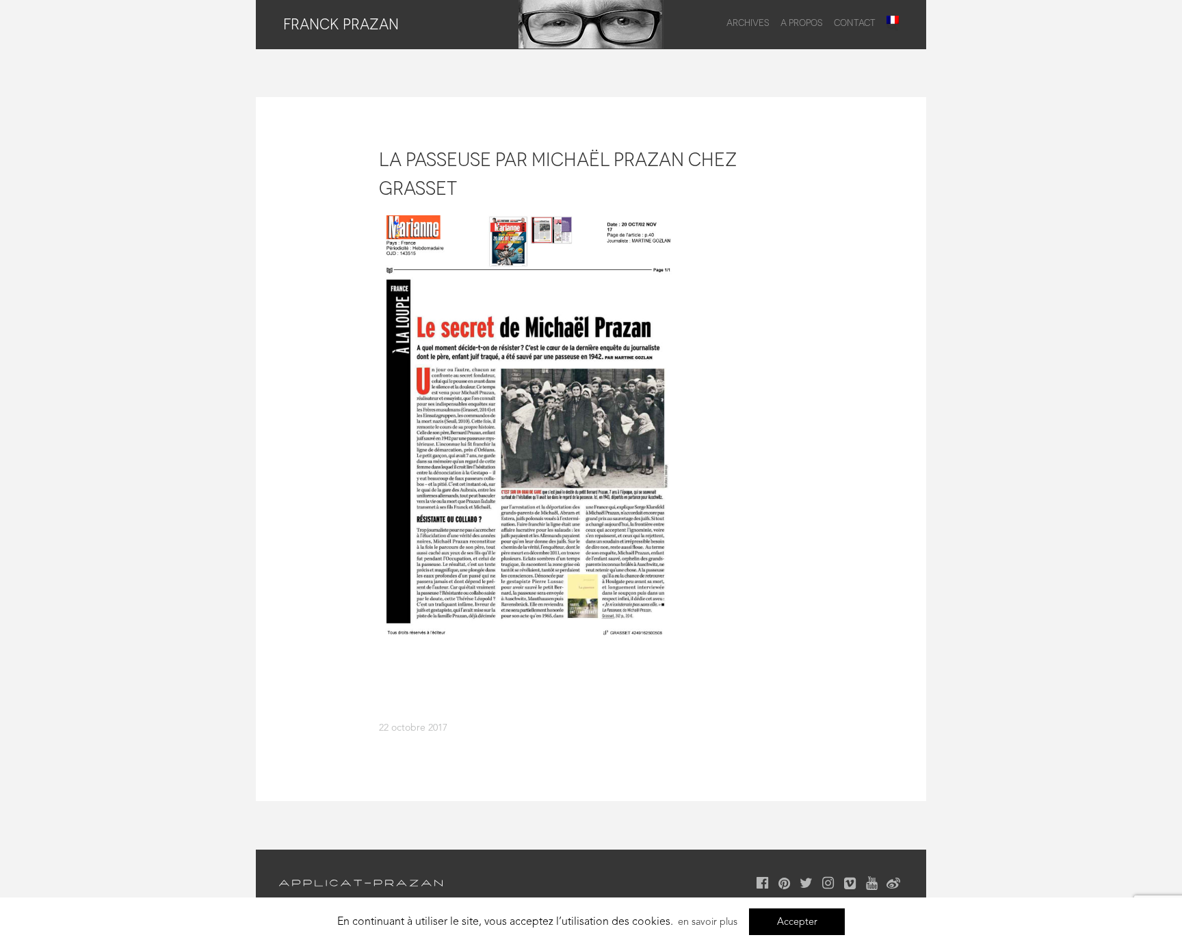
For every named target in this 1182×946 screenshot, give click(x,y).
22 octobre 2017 (413, 727)
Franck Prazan (341, 23)
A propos (801, 22)
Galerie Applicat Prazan (361, 883)
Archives (748, 22)
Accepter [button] (797, 921)
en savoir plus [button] (707, 921)
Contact (855, 22)
